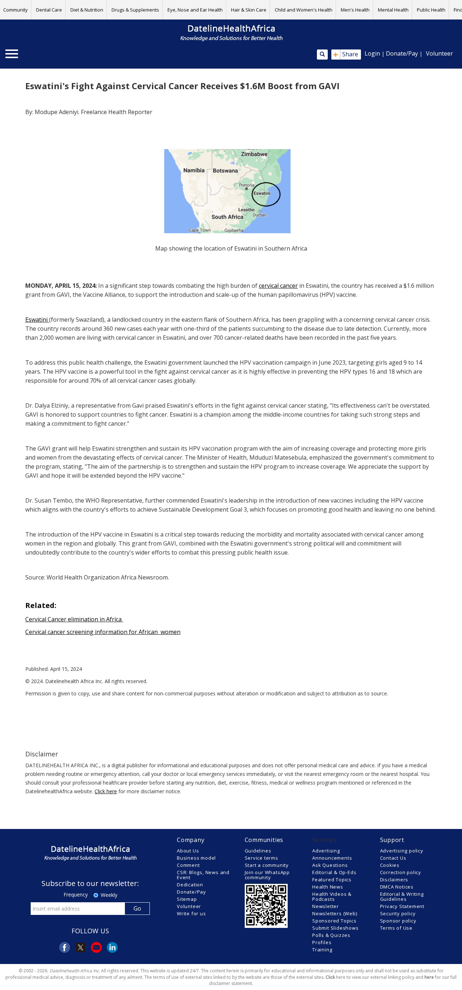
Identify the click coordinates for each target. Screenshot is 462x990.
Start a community (267, 865)
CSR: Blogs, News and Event (203, 875)
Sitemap (187, 899)
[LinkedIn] (112, 947)
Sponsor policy (398, 920)
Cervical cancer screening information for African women (102, 632)
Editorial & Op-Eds (334, 872)
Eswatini (37, 320)
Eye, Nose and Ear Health (195, 9)
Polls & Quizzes (331, 935)
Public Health (431, 9)
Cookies (390, 865)
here (429, 977)
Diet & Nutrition (86, 9)
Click (330, 977)
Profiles (321, 942)
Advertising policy (401, 850)
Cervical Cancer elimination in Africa (74, 619)
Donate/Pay (402, 53)
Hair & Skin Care (248, 9)
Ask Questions (330, 865)
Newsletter (325, 906)
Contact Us (393, 858)
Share (345, 54)
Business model (196, 858)
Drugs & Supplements (135, 9)
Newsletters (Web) (334, 913)
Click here (106, 791)
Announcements (332, 858)
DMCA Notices (397, 886)
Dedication (190, 884)
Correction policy (401, 872)
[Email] (96, 947)
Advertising (326, 850)
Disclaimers (394, 879)
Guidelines (258, 850)
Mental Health (393, 9)
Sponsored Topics (334, 920)
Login (372, 53)
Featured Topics (332, 879)
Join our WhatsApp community (267, 875)
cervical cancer (278, 286)
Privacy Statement (402, 906)
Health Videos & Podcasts (332, 896)
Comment (188, 865)
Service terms (261, 858)
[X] (80, 947)
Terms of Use (396, 928)
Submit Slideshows (335, 928)
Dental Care (49, 9)
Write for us (191, 913)
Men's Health (355, 9)
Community (15, 9)
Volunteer (439, 53)
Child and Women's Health (303, 9)
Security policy (398, 913)
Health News (327, 886)
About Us (188, 850)
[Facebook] (64, 947)
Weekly (109, 894)
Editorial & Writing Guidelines (402, 896)
